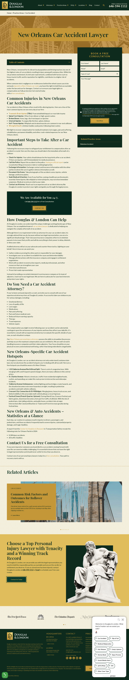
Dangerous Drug (90, 645)
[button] (60, 529)
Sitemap (17, 675)
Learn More (16, 515)
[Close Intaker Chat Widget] (122, 619)
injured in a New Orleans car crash (26, 86)
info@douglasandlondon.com (73, 652)
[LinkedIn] (74, 658)
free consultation (18, 93)
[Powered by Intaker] (113, 676)
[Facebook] (67, 658)
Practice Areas (18, 13)
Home (9, 13)
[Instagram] (80, 658)
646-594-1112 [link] (118, 6)
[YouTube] (77, 658)
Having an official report (54, 162)
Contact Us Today (16, 579)
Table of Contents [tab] (16, 62)
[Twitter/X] (70, 658)
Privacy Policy (10, 675)
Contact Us (39, 208)
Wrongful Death (15, 126)
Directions (50, 643)
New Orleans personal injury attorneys (24, 339)
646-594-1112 (32, 201)
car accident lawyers (40, 226)
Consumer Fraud (90, 643)
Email (38, 570)
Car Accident (89, 637)
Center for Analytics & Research (32, 429)
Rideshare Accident (86, 144)
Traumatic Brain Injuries (18, 113)
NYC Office (50, 637)
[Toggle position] (118, 619)
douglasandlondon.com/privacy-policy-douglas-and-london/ (97, 114)
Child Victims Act (90, 639)
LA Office (49, 648)
